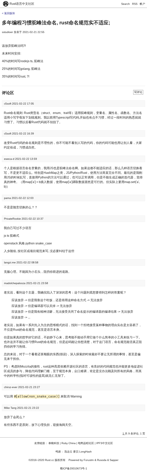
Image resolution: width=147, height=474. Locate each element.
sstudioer (7, 32)
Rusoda (101, 460)
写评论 (138, 92)
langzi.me (10, 262)
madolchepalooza (15, 283)
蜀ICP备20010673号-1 (73, 468)
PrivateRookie (13, 218)
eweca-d (9, 158)
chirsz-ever (11, 387)
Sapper (114, 460)
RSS (134, 3)
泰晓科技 (53, 443)
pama (8, 197)
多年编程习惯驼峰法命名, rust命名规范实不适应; (56, 23)
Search (125, 3)
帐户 (142, 3)
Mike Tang (10, 407)
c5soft (8, 103)
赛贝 (75, 451)
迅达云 (68, 451)
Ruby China (68, 443)
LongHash (85, 451)
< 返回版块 (8, 13)
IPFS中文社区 (104, 443)
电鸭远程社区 (86, 443)
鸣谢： (60, 451)
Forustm (89, 460)
